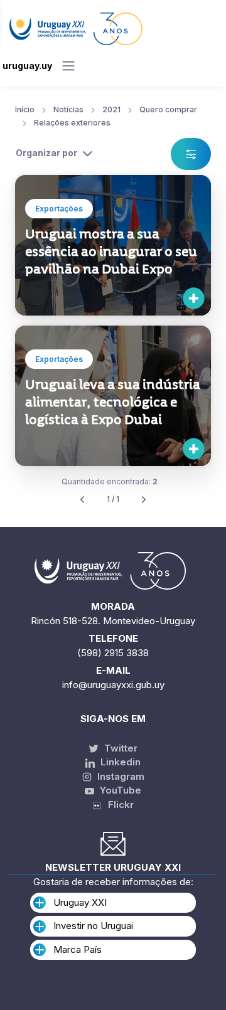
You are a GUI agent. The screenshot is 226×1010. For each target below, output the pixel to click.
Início (25, 109)
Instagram (119, 776)
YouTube (119, 790)
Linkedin (119, 762)
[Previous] (82, 500)
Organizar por (46, 152)
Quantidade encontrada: (110, 481)
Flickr (117, 805)
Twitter (119, 748)
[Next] (144, 500)
